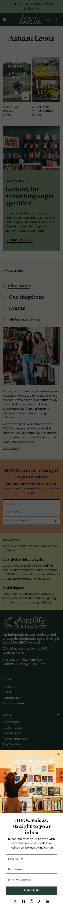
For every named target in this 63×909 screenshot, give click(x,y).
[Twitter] (15, 901)
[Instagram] (31, 901)
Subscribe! (32, 890)
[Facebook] (23, 901)
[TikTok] (39, 901)
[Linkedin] (47, 901)
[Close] (58, 754)
